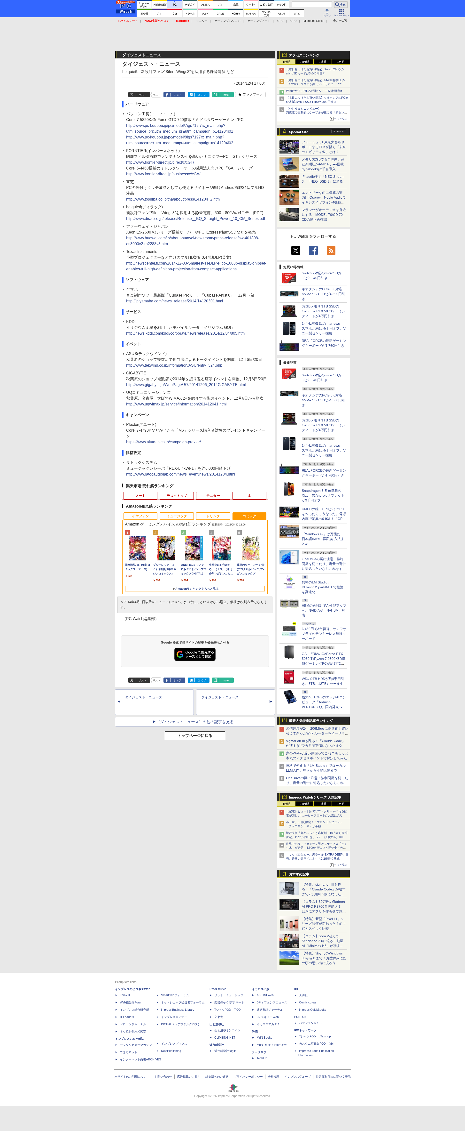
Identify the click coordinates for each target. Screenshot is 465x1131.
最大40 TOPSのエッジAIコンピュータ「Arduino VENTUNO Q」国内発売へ (324, 702)
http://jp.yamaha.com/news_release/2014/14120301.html (174, 301)
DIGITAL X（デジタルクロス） (181, 1024)
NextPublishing (171, 1051)
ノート (140, 496)
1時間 (286, 62)
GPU (280, 21)
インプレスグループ (298, 1076)
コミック (249, 516)
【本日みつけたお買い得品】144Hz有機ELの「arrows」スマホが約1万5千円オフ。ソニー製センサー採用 (317, 84)
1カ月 (341, 62)
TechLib (262, 1058)
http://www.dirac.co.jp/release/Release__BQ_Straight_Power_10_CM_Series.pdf (195, 219)
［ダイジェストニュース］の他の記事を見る (195, 722)
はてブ (202, 94)
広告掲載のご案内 (188, 1076)
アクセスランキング (304, 55)
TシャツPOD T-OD (227, 1009)
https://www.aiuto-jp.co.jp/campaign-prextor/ (163, 442)
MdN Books (264, 1037)
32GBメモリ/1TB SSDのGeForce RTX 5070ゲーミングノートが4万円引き (323, 311)
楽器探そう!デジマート (229, 1002)
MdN (255, 1031)
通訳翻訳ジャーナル (270, 1009)
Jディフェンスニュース (272, 1002)
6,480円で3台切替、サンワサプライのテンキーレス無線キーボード (324, 633)
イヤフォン (140, 516)
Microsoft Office (313, 21)
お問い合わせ (163, 1076)
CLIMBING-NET (224, 1037)
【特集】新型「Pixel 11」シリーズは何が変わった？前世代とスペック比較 (324, 923)
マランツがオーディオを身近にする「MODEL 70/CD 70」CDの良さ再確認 (324, 214)
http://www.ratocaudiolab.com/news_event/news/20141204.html (180, 474)
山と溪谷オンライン (227, 1030)
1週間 (322, 62)
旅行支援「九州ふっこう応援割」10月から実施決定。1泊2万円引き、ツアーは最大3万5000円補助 (317, 837)
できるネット (128, 1052)
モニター (202, 21)
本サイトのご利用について (132, 1076)
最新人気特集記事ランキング (311, 721)
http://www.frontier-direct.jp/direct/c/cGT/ (160, 162)
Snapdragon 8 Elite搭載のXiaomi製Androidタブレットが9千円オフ (323, 495)
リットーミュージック (228, 995)
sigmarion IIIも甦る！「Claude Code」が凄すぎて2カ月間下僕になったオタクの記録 (316, 745)
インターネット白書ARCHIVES (140, 1059)
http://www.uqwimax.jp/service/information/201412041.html (176, 404)
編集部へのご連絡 (217, 1076)
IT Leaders (127, 1017)
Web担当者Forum (131, 1002)
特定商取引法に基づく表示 (333, 1076)
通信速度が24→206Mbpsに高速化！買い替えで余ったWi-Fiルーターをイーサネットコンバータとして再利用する (317, 733)
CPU (293, 21)
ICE (296, 989)
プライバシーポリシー (248, 1076)
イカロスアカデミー (270, 1024)
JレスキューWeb (268, 1017)
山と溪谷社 (216, 1024)
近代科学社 (216, 1045)
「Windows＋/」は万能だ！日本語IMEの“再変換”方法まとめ (323, 539)
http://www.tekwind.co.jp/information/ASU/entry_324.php (174, 365)
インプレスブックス (174, 1043)
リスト (157, 94)
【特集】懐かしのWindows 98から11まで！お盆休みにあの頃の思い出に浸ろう (324, 958)
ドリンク (213, 516)
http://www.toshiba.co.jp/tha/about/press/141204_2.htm (173, 199)
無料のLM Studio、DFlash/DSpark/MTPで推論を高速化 (322, 587)
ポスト (143, 94)
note (226, 94)
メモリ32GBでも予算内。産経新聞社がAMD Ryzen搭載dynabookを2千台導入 (323, 164)
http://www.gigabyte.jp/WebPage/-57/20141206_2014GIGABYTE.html (186, 385)
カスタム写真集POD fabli (316, 1043)
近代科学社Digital (225, 1051)
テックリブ (259, 1052)
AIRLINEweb (265, 995)
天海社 (303, 995)
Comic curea (307, 1002)
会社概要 (273, 1076)
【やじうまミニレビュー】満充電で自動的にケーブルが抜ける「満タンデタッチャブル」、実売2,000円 (316, 113)
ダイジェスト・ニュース (143, 697)
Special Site (298, 132)
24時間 (304, 62)
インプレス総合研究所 (134, 1009)
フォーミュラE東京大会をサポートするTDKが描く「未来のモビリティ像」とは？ (324, 147)
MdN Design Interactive (272, 1045)
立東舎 (218, 1017)
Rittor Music (217, 989)
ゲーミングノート (259, 21)
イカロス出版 (260, 989)
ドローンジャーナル (133, 1024)
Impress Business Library (177, 1009)
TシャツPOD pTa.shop (315, 1036)
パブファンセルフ (310, 1023)
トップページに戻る (195, 736)
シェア (178, 94)
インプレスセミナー (174, 1017)
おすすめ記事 (299, 874)
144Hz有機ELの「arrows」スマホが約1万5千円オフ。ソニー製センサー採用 (324, 328)
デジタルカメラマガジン (136, 1045)
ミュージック (177, 516)
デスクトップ (177, 496)
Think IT (125, 995)
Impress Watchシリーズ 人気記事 (315, 797)
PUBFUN (300, 1017)
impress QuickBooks (312, 1009)
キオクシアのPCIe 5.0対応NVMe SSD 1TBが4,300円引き (323, 294)
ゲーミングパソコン (227, 21)
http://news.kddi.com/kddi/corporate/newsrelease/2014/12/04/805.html (186, 333)
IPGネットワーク (305, 1030)
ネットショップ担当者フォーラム (183, 1002)
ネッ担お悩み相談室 (133, 1031)
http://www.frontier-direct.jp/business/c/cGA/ (163, 174)
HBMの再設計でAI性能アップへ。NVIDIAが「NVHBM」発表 (324, 610)
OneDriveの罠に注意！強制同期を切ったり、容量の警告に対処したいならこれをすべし (317, 783)
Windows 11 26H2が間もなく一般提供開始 (314, 91)
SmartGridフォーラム (175, 995)
